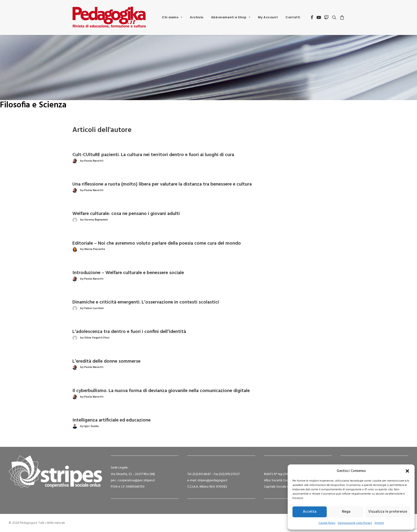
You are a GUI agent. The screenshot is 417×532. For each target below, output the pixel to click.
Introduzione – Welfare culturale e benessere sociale (128, 273)
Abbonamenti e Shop (229, 17)
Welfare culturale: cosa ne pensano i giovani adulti (126, 214)
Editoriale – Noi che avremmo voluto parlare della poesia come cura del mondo (156, 243)
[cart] (341, 17)
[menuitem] (172, 17)
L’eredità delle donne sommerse (106, 361)
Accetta (309, 512)
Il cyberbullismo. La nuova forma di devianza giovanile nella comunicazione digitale (161, 391)
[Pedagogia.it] (109, 17)
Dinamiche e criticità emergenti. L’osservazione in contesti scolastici (145, 302)
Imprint (379, 523)
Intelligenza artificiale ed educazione (111, 420)
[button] (407, 471)
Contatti (292, 17)
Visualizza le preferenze (387, 512)
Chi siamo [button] (170, 17)
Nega (346, 512)
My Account (268, 17)
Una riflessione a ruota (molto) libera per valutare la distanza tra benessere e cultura (162, 184)
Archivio (196, 17)
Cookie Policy (327, 523)
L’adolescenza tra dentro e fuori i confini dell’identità (129, 332)
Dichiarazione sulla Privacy (355, 523)
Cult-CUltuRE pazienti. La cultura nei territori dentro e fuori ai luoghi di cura (153, 155)
